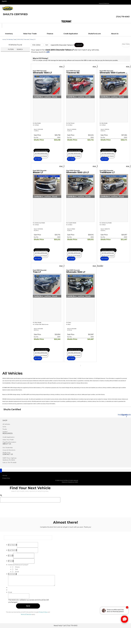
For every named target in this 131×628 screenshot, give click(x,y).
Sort (46, 45)
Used (15, 39)
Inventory (9, 34)
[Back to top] (1, 471)
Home (4, 39)
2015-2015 (20, 39)
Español (4, 1)
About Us (114, 34)
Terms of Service (26, 614)
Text (16, 569)
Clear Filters (126, 44)
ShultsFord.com (94, 34)
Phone (17, 567)
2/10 (47, 52)
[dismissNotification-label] (127, 607)
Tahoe (31, 39)
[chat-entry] (124, 619)
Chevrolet (26, 39)
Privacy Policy (43, 612)
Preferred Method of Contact (18, 564)
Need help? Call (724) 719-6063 (65, 625)
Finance (50, 34)
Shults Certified (15, 14)
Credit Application (70, 34)
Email (17, 571)
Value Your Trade (30, 34)
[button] (79, 45)
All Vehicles (10, 39)
